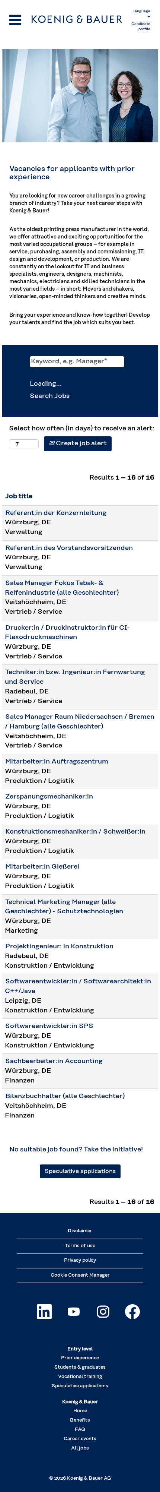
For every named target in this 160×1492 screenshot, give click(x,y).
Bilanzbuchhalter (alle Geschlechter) (65, 1096)
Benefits (80, 1420)
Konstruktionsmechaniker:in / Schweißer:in (75, 831)
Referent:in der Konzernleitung (55, 513)
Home (80, 1411)
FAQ (80, 1429)
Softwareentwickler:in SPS (49, 1026)
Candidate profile (140, 26)
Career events (80, 1438)
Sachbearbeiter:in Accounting (54, 1061)
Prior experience (80, 1358)
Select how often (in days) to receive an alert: (81, 428)
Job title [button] (18, 496)
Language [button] (141, 11)
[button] (18, 20)
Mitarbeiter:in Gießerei (42, 866)
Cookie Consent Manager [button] (80, 1275)
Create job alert (80, 443)
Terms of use (80, 1245)
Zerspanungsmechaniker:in (49, 796)
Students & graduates (80, 1367)
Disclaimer (80, 1231)
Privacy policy (80, 1260)
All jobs (80, 1448)
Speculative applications (80, 1171)
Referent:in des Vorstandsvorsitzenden (69, 548)
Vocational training (80, 1376)
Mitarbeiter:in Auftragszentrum (56, 761)
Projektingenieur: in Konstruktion (59, 946)
